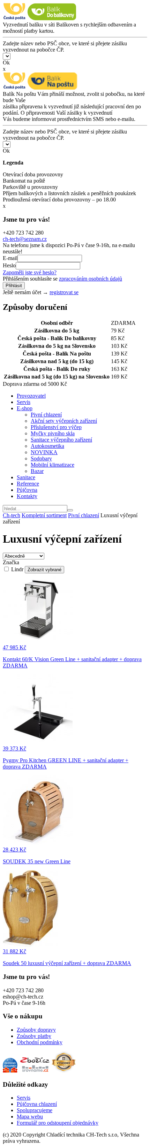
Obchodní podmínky (39, 1042)
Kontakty (27, 496)
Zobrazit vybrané (44, 569)
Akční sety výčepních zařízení (64, 421)
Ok (6, 63)
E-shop (24, 408)
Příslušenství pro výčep (56, 427)
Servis (23, 402)
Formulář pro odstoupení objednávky (57, 1123)
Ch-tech (11, 515)
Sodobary (41, 458)
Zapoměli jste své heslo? (30, 272)
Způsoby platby (34, 1036)
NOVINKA (44, 452)
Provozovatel (31, 396)
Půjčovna (27, 490)
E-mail (10, 258)
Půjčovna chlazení (37, 1104)
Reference (28, 484)
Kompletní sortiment (44, 515)
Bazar (37, 471)
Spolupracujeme (34, 1110)
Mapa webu (30, 1116)
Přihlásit (14, 285)
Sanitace (26, 477)
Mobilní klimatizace (52, 465)
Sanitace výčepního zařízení (61, 440)
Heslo (9, 265)
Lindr (17, 569)
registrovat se (64, 292)
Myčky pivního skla (53, 433)
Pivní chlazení (46, 415)
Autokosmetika (47, 446)
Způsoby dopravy (36, 1030)
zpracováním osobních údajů (90, 279)
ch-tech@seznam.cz (25, 239)
